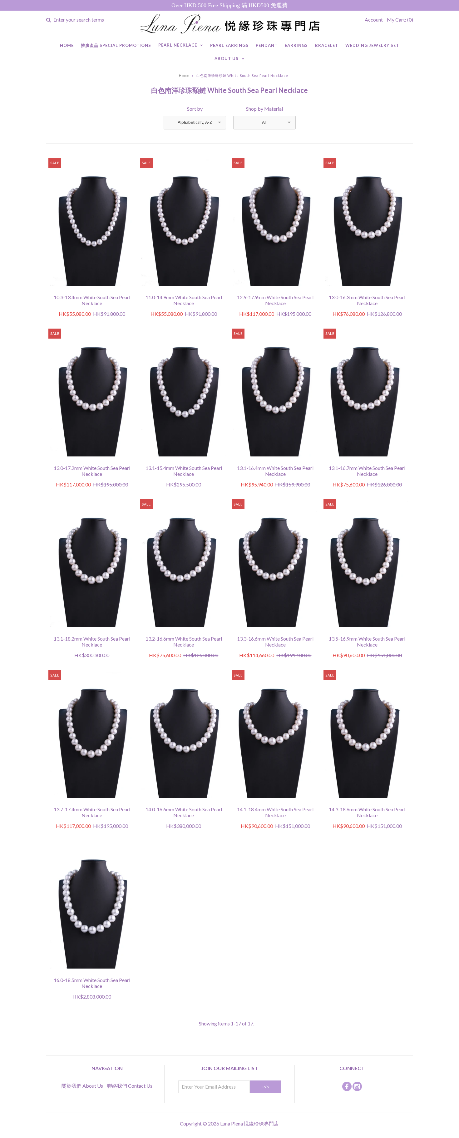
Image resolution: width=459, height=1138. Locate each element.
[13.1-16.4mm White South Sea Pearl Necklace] (275, 461)
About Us (227, 58)
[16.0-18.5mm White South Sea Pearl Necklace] (92, 973)
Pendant (267, 45)
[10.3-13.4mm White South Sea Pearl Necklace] (92, 290)
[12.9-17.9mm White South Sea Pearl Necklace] (275, 290)
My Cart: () (400, 20)
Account (374, 20)
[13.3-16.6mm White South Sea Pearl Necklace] (275, 631)
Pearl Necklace (177, 45)
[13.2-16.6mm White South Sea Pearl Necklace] (183, 631)
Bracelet (326, 45)
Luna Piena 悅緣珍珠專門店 (249, 1123)
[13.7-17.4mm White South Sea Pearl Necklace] (92, 802)
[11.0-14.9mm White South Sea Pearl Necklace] (183, 290)
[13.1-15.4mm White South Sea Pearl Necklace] (183, 461)
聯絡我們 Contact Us (129, 1086)
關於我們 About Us (82, 1086)
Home (67, 45)
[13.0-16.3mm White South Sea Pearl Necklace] (367, 290)
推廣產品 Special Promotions (116, 45)
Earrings (296, 45)
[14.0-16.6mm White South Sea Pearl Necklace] (183, 802)
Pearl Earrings (229, 45)
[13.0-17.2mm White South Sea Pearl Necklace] (92, 461)
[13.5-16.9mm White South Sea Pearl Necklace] (367, 631)
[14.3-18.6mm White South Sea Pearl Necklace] (367, 802)
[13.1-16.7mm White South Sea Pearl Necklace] (367, 461)
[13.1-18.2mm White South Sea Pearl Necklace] (92, 631)
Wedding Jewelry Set (372, 45)
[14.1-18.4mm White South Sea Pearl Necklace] (275, 802)
